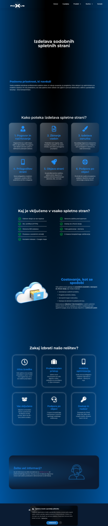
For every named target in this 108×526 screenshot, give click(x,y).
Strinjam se (52, 522)
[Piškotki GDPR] (33, 509)
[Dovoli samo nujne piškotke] (60, 522)
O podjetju (66, 4)
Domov (56, 4)
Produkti (76, 4)
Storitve (88, 4)
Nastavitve (44, 518)
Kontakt (99, 4)
